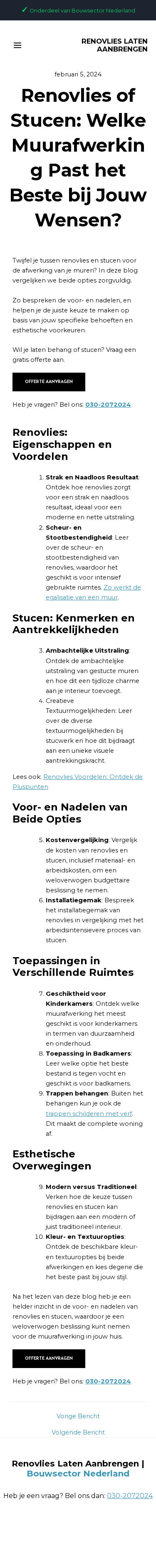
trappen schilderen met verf (89, 1114)
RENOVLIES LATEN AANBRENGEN (115, 45)
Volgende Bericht (78, 1433)
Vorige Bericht (78, 1416)
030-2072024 (108, 404)
